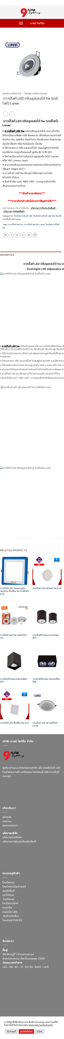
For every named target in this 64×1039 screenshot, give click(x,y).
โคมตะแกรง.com (21, 862)
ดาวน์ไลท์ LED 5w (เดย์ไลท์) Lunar (44, 724)
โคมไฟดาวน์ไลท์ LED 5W (35, 93)
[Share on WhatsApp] (5, 235)
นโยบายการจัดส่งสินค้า (14, 211)
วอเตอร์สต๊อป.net (39, 788)
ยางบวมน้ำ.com (31, 920)
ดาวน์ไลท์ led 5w (15, 224)
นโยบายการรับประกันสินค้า (43, 208)
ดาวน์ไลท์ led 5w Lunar (34, 224)
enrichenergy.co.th (13, 1008)
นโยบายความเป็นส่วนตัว (41, 1025)
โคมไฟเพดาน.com (42, 862)
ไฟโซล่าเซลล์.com (48, 853)
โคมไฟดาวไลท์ (10, 903)
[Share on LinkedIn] (35, 235)
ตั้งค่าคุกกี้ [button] (11, 1031)
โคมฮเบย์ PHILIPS (12, 920)
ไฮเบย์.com (27, 857)
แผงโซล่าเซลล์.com (47, 924)
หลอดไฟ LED (9, 912)
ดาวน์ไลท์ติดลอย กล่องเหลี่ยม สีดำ (13, 680)
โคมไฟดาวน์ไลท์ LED (11, 93)
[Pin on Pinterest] (29, 235)
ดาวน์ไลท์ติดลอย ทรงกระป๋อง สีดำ (45, 636)
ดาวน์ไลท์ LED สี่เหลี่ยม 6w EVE (14, 722)
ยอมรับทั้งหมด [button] (26, 1031)
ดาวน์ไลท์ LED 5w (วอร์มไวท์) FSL (13, 636)
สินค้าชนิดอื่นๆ (11, 916)
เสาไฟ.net (7, 1004)
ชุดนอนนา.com (33, 1008)
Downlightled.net (50, 849)
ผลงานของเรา (10, 825)
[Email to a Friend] (23, 235)
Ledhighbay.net (30, 849)
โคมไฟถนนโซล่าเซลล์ (14, 886)
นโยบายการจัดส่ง (11, 837)
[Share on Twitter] (17, 235)
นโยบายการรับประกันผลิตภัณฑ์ (19, 841)
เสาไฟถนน (8, 895)
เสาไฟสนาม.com (11, 924)
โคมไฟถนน (8, 882)
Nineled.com (41, 857)
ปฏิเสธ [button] (39, 1031)
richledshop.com (51, 920)
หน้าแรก (6, 817)
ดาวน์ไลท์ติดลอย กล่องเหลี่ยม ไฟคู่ (46, 680)
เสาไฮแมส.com (10, 853)
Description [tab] (7, 254)
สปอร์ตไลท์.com (11, 857)
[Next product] (5, 114)
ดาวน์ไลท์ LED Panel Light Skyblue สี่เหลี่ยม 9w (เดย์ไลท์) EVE (14, 591)
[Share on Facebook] (11, 235)
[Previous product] (11, 114)
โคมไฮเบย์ (8, 899)
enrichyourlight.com (15, 788)
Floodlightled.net (24, 1004)
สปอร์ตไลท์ (8, 891)
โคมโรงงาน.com (29, 853)
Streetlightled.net (46, 1004)
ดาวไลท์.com (28, 924)
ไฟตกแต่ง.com (47, 929)
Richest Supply (11, 849)
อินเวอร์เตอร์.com (28, 929)
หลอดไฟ (7, 907)
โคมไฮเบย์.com (46, 792)
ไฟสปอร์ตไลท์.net (27, 792)
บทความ (6, 821)
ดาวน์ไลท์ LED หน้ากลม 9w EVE (47, 588)
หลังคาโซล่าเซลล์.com (14, 933)
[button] (21, 23)
